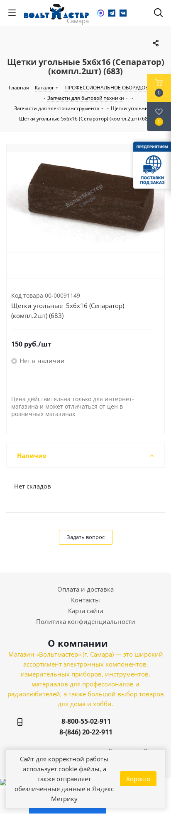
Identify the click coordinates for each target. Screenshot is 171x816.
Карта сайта (85, 611)
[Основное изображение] (85, 202)
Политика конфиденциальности (85, 621)
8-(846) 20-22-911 (85, 732)
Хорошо (138, 779)
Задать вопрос (86, 537)
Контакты (85, 600)
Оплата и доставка (85, 589)
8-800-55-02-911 (86, 721)
